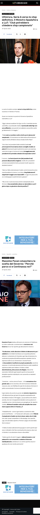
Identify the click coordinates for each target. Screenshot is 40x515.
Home (3, 10)
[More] (25, 34)
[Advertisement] (20, 86)
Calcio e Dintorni (11, 10)
